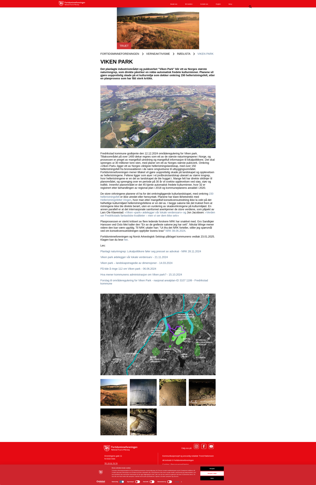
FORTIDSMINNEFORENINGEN (119, 53)
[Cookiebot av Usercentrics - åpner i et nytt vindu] (101, 482)
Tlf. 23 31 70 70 (111, 463)
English (218, 4)
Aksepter (212, 468)
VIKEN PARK (205, 53)
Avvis (212, 478)
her (126, 239)
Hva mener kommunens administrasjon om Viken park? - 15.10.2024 (141, 274)
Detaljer (177, 481)
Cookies (165, 464)
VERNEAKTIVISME (158, 53)
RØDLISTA (183, 53)
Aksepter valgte (212, 473)
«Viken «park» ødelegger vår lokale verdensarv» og (156, 212)
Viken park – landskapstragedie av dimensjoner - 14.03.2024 (136, 262)
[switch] (137, 481)
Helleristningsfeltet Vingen (115, 199)
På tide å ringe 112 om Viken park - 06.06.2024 (128, 268)
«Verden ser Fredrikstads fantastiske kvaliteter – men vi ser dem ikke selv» (157, 214)
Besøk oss (173, 4)
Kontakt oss (204, 4)
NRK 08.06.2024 (175, 230)
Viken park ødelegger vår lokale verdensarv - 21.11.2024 (134, 257)
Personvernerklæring (180, 464)
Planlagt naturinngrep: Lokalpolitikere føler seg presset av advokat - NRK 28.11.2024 (150, 251)
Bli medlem (188, 4)
